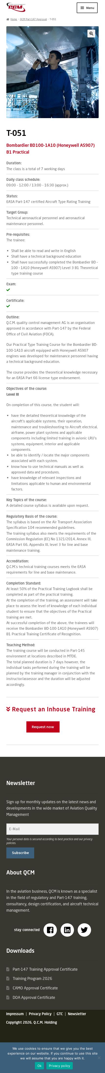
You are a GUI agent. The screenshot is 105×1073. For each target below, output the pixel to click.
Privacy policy (59, 1066)
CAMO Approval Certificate (35, 988)
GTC (60, 1014)
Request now (43, 726)
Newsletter (77, 1014)
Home (13, 19)
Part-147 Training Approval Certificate (45, 969)
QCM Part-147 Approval (33, 19)
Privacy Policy (40, 1014)
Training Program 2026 (32, 978)
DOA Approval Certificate (34, 997)
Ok (39, 1066)
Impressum (15, 1014)
